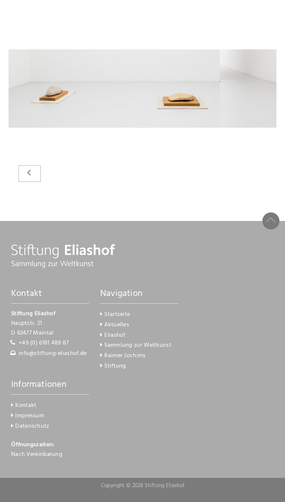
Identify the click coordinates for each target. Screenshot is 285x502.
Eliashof (114, 335)
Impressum (29, 416)
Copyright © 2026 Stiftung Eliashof (142, 485)
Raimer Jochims (124, 356)
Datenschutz (32, 426)
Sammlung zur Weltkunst (137, 345)
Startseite (117, 314)
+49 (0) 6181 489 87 (44, 343)
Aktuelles (116, 325)
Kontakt (25, 405)
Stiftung (115, 366)
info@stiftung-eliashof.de (53, 353)
